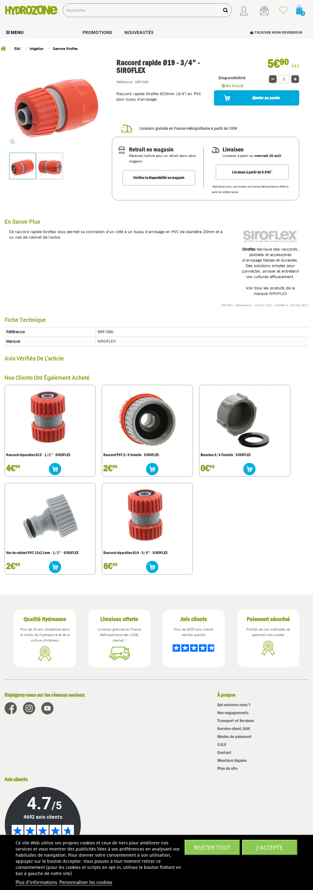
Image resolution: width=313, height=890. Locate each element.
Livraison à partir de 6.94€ (252, 172)
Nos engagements (233, 712)
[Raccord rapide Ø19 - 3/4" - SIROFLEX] (22, 166)
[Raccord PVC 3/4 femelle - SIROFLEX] (147, 418)
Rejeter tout (212, 847)
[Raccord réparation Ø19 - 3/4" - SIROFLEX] (147, 516)
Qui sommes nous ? (234, 704)
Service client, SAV (233, 728)
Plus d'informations (36, 882)
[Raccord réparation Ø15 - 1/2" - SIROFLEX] (50, 418)
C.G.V (221, 744)
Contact (224, 752)
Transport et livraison (235, 720)
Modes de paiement (234, 736)
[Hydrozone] (31, 10)
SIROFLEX (278, 293)
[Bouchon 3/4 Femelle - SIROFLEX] (245, 418)
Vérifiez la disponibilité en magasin (158, 177)
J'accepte (269, 847)
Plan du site (227, 768)
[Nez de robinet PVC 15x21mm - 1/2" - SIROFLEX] (50, 516)
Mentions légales (232, 760)
